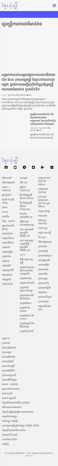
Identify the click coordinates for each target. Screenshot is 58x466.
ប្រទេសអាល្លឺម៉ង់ (44, 288)
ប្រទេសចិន (42, 246)
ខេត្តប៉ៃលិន (6, 256)
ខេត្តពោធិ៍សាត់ (7, 242)
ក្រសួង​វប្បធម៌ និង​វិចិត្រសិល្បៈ (27, 325)
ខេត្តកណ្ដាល (7, 275)
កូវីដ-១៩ (23, 182)
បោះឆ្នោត (24, 178)
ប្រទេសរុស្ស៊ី (43, 251)
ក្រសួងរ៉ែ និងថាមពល (25, 309)
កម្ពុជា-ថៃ (6, 338)
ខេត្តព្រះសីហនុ (8, 238)
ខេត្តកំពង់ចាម (7, 284)
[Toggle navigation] (53, 5)
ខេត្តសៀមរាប (7, 233)
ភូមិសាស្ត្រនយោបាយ (42, 222)
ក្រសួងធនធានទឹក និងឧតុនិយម (27, 297)
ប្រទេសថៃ (6, 343)
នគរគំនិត (5, 216)
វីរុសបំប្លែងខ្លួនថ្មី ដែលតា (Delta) (26, 196)
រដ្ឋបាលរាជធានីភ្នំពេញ (8, 227)
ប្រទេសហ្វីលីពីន (8, 370)
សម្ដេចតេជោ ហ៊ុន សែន (43, 191)
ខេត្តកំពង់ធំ (6, 265)
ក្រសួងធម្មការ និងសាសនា (27, 317)
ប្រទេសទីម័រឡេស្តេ (9, 380)
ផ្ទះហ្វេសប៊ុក (7, 195)
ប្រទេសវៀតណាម (9, 347)
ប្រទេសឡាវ (6, 352)
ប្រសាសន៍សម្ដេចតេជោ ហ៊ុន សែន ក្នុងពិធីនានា (44, 201)
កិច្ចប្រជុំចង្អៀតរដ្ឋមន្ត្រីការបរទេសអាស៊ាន (18, 412)
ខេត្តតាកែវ (6, 247)
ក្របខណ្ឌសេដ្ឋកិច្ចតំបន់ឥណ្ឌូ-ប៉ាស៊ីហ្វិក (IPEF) (20, 425)
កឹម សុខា (42, 237)
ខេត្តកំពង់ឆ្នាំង (7, 252)
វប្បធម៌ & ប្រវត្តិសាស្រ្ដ (8, 201)
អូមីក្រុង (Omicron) (25, 189)
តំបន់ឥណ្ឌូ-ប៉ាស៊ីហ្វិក (10, 421)
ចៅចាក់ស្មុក (43, 228)
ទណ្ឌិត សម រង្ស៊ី (44, 232)
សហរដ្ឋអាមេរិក (44, 260)
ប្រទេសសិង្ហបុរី (7, 361)
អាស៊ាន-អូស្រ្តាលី (9, 398)
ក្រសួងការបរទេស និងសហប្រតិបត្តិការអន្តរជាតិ (27, 270)
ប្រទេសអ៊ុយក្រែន (45, 255)
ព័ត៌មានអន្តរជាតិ (8, 182)
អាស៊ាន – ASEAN (10, 384)
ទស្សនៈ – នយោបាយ (6, 189)
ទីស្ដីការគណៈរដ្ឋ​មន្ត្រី (26, 261)
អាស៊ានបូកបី (7, 393)
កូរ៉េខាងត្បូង (43, 278)
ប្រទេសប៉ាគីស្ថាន (45, 297)
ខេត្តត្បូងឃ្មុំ (6, 279)
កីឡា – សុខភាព (8, 221)
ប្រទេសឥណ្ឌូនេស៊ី (9, 375)
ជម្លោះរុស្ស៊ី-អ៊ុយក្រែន (44, 308)
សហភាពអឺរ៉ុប (43, 265)
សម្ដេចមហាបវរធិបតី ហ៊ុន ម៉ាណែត (44, 181)
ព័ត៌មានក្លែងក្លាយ (45, 242)
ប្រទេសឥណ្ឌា (43, 301)
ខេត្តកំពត (5, 261)
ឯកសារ (4, 95)
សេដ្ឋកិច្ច (5, 444)
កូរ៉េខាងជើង (43, 274)
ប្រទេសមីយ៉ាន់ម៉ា (9, 357)
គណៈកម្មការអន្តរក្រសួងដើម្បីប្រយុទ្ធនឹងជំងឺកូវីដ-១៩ (26, 245)
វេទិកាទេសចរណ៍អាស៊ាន (12, 407)
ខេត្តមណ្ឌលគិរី (7, 270)
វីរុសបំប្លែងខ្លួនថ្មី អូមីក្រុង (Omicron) (26, 206)
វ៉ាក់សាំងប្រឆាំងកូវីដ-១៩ (26, 215)
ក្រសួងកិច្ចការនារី (26, 331)
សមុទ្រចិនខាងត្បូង (9, 416)
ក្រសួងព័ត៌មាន (25, 303)
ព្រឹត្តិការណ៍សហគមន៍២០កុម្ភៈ (27, 223)
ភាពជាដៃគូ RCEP (9, 439)
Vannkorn (29, 456)
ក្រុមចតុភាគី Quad (9, 435)
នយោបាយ (42, 215)
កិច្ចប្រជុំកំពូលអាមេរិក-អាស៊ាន (14, 430)
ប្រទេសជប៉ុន (43, 269)
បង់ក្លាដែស (42, 292)
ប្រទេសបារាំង (43, 283)
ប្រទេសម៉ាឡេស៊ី (8, 366)
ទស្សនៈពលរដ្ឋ (44, 211)
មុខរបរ (4, 207)
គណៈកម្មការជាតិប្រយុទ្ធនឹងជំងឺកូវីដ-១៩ (26, 233)
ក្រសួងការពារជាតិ (27, 283)
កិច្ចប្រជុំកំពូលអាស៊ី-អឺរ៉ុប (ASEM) (15, 402)
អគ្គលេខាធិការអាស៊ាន (11, 389)
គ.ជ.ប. (22, 255)
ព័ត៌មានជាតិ (6, 178)
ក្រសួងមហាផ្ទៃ (25, 278)
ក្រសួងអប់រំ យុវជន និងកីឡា (26, 289)
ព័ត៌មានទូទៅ (34, 128)
